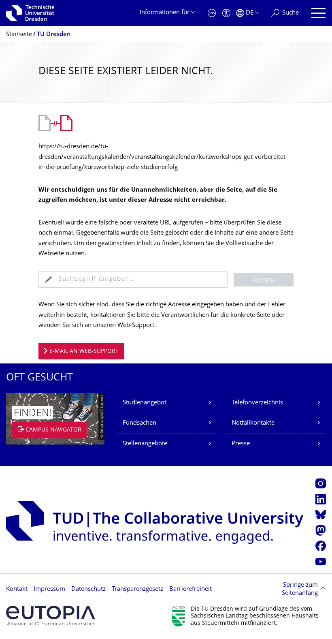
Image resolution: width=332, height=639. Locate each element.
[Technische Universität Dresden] (30, 13)
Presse (241, 444)
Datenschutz (88, 589)
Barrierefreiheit (190, 589)
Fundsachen (139, 423)
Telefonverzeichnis (257, 403)
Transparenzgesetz (137, 589)
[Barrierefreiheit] (226, 13)
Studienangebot (144, 403)
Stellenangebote (145, 444)
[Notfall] (211, 13)
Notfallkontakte (253, 423)
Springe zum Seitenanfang (300, 589)
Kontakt (17, 589)
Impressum (49, 589)
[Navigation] (318, 13)
